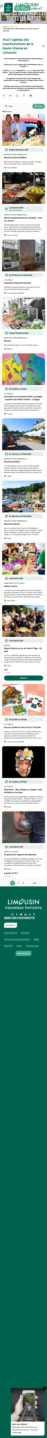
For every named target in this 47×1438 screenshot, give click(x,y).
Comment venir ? (23, 953)
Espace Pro (8, 945)
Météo (36, 939)
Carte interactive (10, 932)
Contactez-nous (32, 945)
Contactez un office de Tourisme (17, 939)
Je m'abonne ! (10, 925)
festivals (13, 70)
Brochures (25, 932)
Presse (19, 945)
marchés (29, 70)
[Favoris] (41, 8)
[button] (35, 8)
